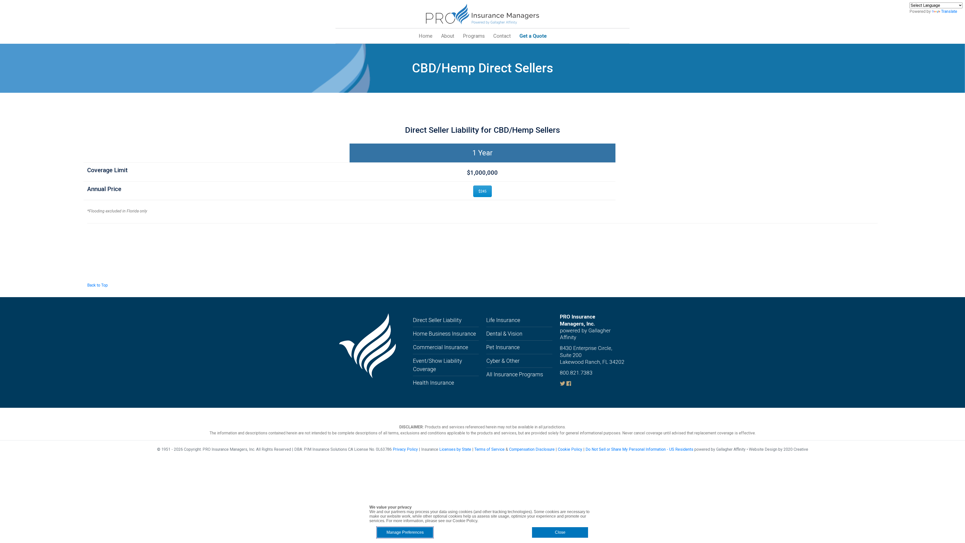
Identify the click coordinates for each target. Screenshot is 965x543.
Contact (502, 36)
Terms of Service (489, 449)
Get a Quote (533, 36)
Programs (474, 36)
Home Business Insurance (444, 334)
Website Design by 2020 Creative (778, 449)
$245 (482, 191)
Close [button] (560, 532)
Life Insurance (503, 320)
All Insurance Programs (514, 374)
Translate (949, 11)
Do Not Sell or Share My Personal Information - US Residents (639, 449)
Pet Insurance (503, 347)
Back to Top (97, 285)
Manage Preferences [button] (405, 532)
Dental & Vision (504, 334)
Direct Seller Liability (437, 320)
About (447, 36)
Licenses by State (455, 449)
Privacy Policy (405, 449)
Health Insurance (433, 383)
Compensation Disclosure (532, 449)
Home (425, 36)
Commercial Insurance (440, 347)
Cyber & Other (503, 361)
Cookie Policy (570, 449)
